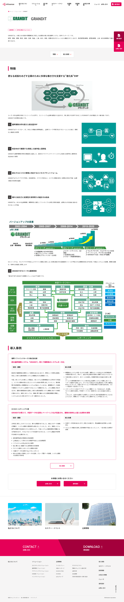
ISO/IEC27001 (60, 571)
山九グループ (59, 576)
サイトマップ (34, 597)
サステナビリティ (77, 565)
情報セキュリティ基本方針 (79, 568)
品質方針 (74, 571)
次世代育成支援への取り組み (80, 576)
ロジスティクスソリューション (40, 565)
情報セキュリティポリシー (14, 597)
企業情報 (58, 562)
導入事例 (101, 562)
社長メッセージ (60, 568)
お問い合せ (102, 588)
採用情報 (101, 570)
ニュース (101, 579)
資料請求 (101, 584)
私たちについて (12, 562)
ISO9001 (58, 574)
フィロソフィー (60, 565)
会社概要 (74, 574)
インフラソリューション (38, 576)
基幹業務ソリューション (38, 568)
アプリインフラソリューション (40, 571)
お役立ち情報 (103, 575)
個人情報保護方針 (25, 597)
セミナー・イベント (105, 566)
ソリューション (37, 562)
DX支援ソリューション (38, 574)
